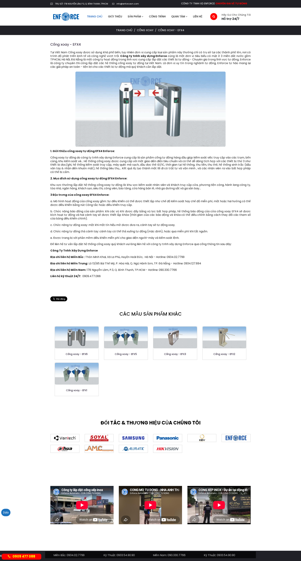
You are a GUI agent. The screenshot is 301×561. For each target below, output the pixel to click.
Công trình (157, 16)
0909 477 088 (22, 556)
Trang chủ (94, 16)
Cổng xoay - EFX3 (175, 354)
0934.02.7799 (75, 555)
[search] (213, 16)
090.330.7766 (177, 555)
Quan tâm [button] (178, 16)
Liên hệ (197, 16)
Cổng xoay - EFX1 (76, 390)
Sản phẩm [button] (135, 16)
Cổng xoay (145, 30)
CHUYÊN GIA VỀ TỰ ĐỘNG (231, 3)
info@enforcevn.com (128, 3)
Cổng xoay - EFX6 (77, 354)
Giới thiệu (115, 16)
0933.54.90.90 (126, 555)
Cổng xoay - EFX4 (65, 44)
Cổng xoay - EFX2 (224, 354)
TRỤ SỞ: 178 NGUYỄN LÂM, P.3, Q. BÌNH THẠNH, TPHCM (81, 3)
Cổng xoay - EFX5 (126, 354)
